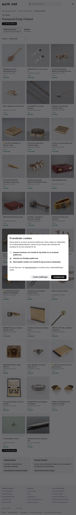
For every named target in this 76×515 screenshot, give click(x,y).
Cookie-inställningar (40, 277)
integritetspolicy (31, 267)
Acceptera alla (59, 277)
